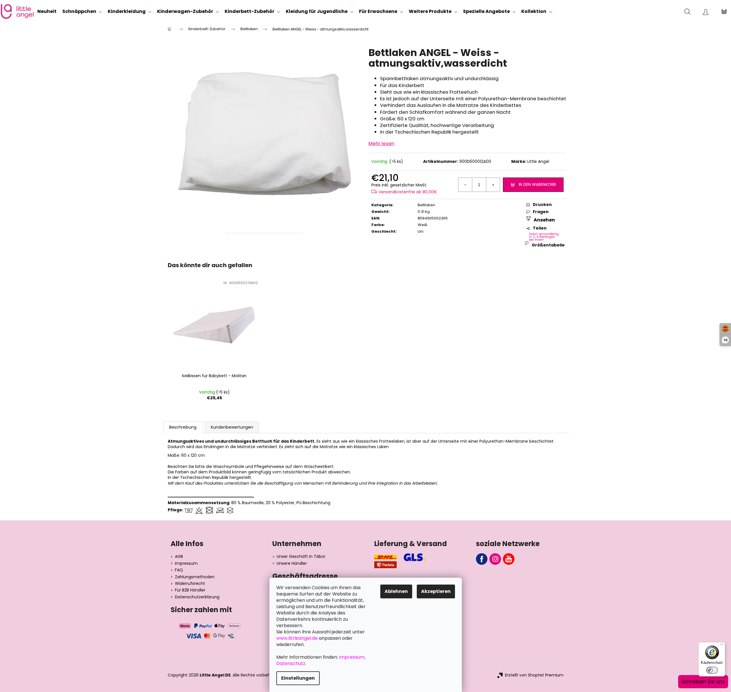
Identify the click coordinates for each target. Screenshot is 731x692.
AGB (179, 556)
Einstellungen (298, 678)
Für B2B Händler (190, 590)
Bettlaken (426, 205)
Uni (420, 231)
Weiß (422, 225)
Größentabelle (547, 245)
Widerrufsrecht (190, 583)
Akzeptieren (436, 591)
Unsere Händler (292, 563)
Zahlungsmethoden (195, 577)
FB (481, 559)
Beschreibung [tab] (182, 427)
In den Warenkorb (537, 184)
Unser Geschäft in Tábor (301, 556)
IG (495, 559)
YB (508, 559)
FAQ (179, 570)
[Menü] (721, 645)
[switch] (712, 670)
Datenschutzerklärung (197, 597)
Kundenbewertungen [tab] (232, 427)
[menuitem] (46, 11)
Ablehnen (396, 591)
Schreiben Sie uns (703, 681)
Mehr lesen (381, 143)
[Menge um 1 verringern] (465, 185)
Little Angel (538, 161)
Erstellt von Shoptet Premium (534, 675)
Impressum (186, 563)
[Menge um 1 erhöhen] (493, 185)
